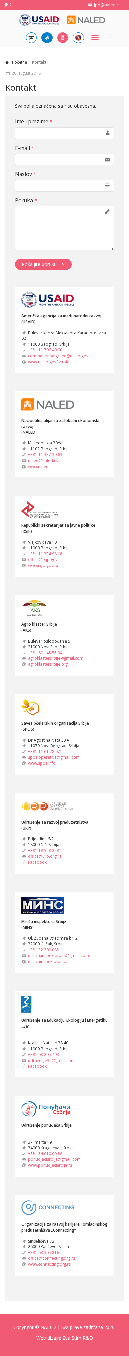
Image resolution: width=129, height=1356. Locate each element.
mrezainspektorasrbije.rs (51, 961)
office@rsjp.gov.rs (45, 559)
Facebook (37, 862)
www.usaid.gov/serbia (48, 362)
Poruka (26, 200)
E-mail (24, 148)
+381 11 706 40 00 (45, 350)
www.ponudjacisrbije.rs (50, 1165)
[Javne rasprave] (47, 37)
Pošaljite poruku (39, 264)
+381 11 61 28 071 (45, 751)
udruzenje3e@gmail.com (51, 1060)
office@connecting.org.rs (51, 1258)
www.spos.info (42, 763)
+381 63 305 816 (43, 1252)
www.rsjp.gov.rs (43, 565)
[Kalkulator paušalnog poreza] (62, 37)
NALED (48, 1327)
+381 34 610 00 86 (45, 1153)
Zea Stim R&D (77, 1338)
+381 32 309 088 (43, 950)
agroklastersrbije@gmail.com (55, 658)
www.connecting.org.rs (49, 1264)
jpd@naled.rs (107, 5)
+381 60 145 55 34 (45, 652)
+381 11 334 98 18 (45, 554)
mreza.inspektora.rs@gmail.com (58, 955)
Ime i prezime (34, 121)
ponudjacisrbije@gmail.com (54, 1159)
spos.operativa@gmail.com (54, 757)
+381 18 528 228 (43, 850)
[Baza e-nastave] (31, 37)
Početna (19, 62)
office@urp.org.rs (44, 856)
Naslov (25, 174)
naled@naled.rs (43, 460)
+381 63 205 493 (43, 1054)
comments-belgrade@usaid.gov (58, 356)
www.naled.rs (40, 466)
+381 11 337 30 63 (45, 454)
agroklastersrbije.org (48, 664)
